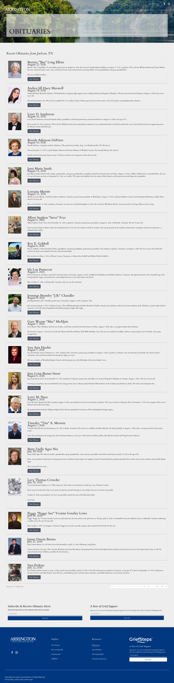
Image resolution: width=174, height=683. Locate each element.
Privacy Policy (9, 679)
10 (148, 586)
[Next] (166, 586)
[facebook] (12, 652)
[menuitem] (88, 10)
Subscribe (45, 618)
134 (162, 586)
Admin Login (29, 679)
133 (157, 586)
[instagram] (17, 652)
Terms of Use (19, 679)
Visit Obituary (34, 79)
